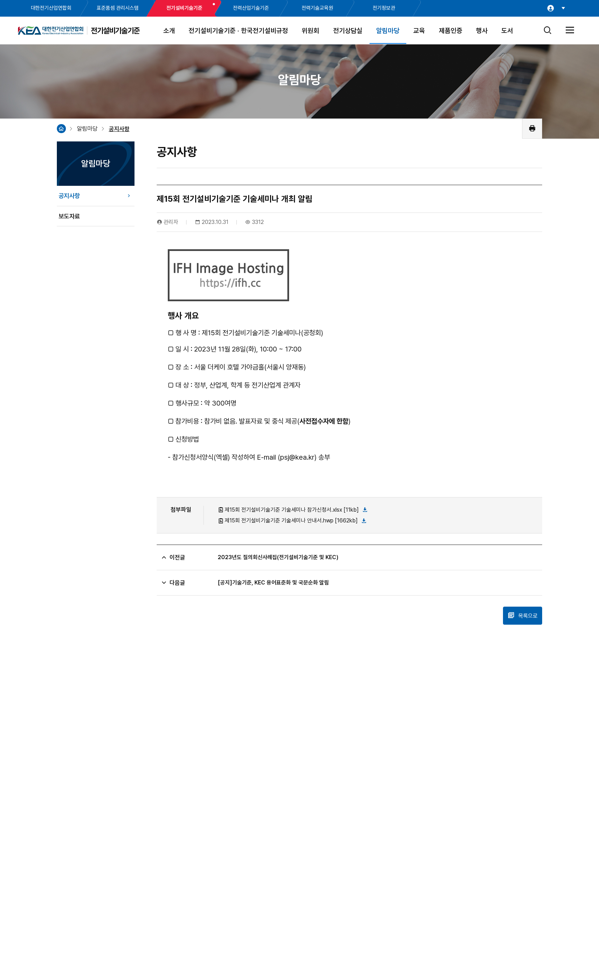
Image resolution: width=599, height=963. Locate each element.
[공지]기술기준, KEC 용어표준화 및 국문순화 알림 (273, 582)
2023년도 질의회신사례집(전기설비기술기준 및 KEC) (278, 557)
